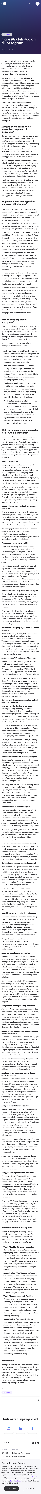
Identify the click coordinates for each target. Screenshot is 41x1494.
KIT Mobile (5, 1457)
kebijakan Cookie (16, 1481)
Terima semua (11, 1488)
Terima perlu (29, 1488)
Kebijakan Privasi (18, 1457)
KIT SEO (4, 1453)
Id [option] (29, 3)
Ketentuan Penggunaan (21, 1453)
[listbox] (30, 3)
